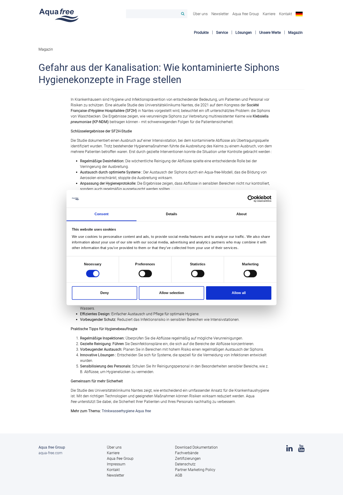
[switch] (145, 273)
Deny (104, 293)
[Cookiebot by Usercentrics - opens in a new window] (251, 198)
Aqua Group (245, 14)
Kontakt (285, 14)
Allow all (239, 293)
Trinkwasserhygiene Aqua (126, 411)
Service (222, 32)
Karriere (269, 14)
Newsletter (220, 14)
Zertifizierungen (188, 458)
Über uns (200, 14)
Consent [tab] (101, 214)
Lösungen (243, 32)
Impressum (116, 464)
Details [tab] (171, 214)
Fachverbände (186, 453)
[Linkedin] (289, 449)
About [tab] (241, 214)
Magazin (295, 32)
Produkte (201, 32)
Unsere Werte (270, 32)
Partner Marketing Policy (195, 469)
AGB (178, 475)
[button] (299, 13)
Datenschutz (185, 464)
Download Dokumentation (196, 447)
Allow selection (171, 293)
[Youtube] (301, 449)
